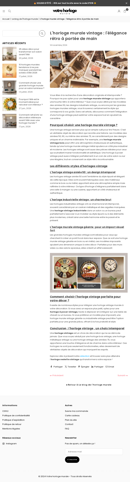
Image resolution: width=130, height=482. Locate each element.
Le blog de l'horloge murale (25, 19)
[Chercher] (9, 11)
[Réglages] (119, 11)
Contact (69, 424)
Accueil (6, 19)
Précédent (57, 375)
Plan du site (71, 419)
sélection (85, 356)
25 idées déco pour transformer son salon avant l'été (30, 52)
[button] (125, 11)
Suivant (122, 375)
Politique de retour (11, 424)
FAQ (67, 428)
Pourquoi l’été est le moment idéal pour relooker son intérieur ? (31, 102)
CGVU (5, 411)
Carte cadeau (72, 415)
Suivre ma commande (76, 411)
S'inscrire (72, 459)
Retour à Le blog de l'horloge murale (89, 384)
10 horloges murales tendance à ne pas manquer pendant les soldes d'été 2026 (30, 68)
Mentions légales (11, 428)
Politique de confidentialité (16, 415)
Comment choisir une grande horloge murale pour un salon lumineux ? (31, 85)
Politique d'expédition (13, 419)
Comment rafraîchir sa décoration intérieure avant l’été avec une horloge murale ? (30, 118)
